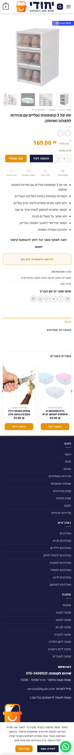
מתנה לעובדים (62, 656)
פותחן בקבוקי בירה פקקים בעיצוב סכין (19, 412)
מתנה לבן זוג (63, 627)
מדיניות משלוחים (60, 476)
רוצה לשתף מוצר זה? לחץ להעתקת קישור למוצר (38, 243)
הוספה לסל (41, 158)
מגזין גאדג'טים (62, 491)
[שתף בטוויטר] (54, 299)
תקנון (67, 505)
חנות (68, 461)
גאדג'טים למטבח (60, 563)
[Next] (6, 55)
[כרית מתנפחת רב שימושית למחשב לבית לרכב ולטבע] (55, 383)
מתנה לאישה (54, 277)
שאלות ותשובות (61, 483)
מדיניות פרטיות (61, 513)
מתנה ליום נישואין (59, 649)
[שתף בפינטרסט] (40, 299)
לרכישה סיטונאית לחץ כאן (37, 259)
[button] (65, 746)
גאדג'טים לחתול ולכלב (57, 555)
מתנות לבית (38, 109)
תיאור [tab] (67, 321)
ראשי (68, 454)
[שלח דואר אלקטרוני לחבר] (47, 299)
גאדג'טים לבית (62, 541)
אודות (67, 469)
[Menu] (68, 7)
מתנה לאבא (63, 612)
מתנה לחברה (62, 634)
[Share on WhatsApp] (68, 299)
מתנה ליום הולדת (60, 642)
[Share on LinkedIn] (33, 299)
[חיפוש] (60, 7)
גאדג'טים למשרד (60, 570)
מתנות (52, 109)
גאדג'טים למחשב (60, 584)
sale (63, 283)
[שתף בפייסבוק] (61, 299)
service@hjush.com (41, 689)
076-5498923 (37, 673)
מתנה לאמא (40, 277)
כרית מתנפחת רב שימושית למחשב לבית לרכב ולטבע (55, 414)
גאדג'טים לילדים (60, 548)
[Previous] (65, 55)
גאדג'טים (65, 533)
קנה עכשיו (16, 158)
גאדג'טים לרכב (62, 577)
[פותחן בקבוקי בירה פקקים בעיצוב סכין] (19, 383)
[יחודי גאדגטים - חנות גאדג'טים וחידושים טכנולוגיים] (35, 6)
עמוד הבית (65, 109)
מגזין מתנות (63, 498)
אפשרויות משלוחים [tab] (59, 330)
